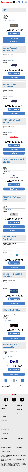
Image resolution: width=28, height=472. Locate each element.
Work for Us (19, 413)
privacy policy (7, 456)
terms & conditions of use (21, 455)
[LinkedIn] (22, 399)
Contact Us (19, 409)
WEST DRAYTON (11, 20)
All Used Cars (20, 447)
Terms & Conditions (5, 451)
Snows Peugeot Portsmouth (10, 49)
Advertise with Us (5, 443)
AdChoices (3, 433)
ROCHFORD (10, 250)
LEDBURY (10, 320)
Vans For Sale (14, 42)
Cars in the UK (20, 443)
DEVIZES (9, 209)
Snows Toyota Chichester (9, 85)
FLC (5, 10)
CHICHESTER (10, 96)
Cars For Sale (14, 38)
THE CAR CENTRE (11, 310)
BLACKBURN (10, 286)
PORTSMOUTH (11, 60)
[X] (14, 399)
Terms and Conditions (3, 414)
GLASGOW (10, 356)
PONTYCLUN (10, 132)
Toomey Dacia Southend (9, 237)
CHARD (9, 171)
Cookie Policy (4, 425)
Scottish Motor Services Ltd (10, 345)
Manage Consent (5, 429)
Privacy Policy (4, 420)
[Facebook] (6, 399)
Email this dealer (14, 34)
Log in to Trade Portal (6, 447)
